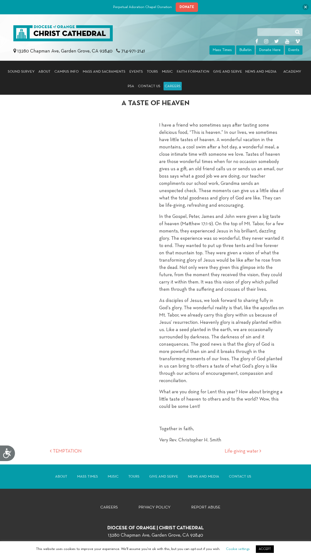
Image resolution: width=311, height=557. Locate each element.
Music (167, 71)
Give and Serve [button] (227, 71)
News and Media (203, 476)
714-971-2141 (133, 51)
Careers (173, 86)
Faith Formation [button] (193, 71)
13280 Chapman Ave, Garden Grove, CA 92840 (65, 51)
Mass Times (87, 476)
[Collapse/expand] (305, 7)
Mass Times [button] (222, 50)
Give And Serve (163, 476)
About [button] (44, 71)
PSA (131, 86)
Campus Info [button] (66, 71)
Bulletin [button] (245, 50)
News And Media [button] (260, 71)
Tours (152, 71)
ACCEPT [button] (265, 549)
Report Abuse (205, 507)
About (61, 476)
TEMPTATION (67, 451)
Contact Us (149, 86)
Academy (292, 71)
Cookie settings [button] (238, 549)
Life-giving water (242, 451)
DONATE (187, 7)
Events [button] (293, 50)
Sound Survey (21, 71)
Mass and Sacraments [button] (104, 71)
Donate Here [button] (270, 50)
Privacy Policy (154, 507)
